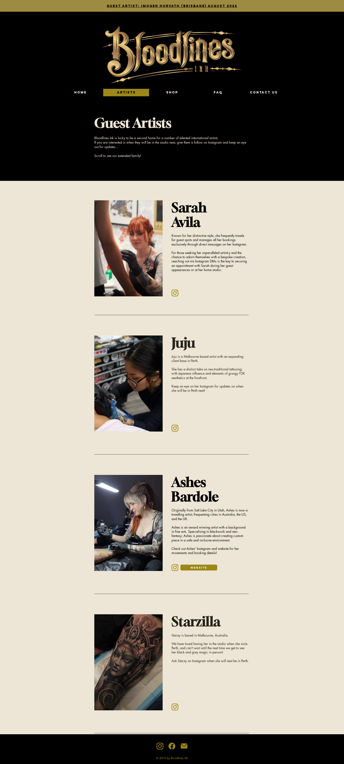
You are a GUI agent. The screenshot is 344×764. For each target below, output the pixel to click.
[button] (128, 248)
